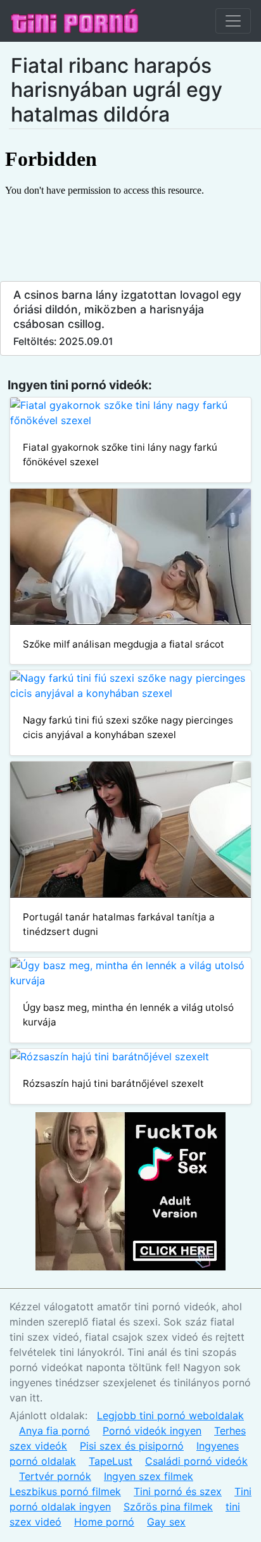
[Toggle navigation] (233, 21)
